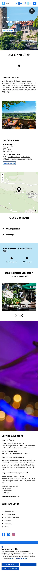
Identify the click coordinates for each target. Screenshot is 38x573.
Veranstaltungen (9, 511)
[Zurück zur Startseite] (6, 3)
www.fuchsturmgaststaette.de (21, 159)
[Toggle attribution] (36, 211)
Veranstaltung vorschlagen (12, 517)
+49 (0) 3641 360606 (13, 155)
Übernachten (8, 523)
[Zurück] (16, 315)
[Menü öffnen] (30, 3)
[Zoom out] (2, 177)
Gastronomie (8, 520)
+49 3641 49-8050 (11, 451)
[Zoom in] (2, 174)
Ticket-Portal (23, 446)
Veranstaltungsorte (10, 514)
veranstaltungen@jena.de (10, 496)
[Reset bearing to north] (2, 180)
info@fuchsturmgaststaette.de (19, 157)
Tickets (6, 527)
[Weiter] (21, 315)
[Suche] (25, 3)
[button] (17, 3)
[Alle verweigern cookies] (28, 564)
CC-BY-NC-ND (37, 34)
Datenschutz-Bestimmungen (18, 558)
